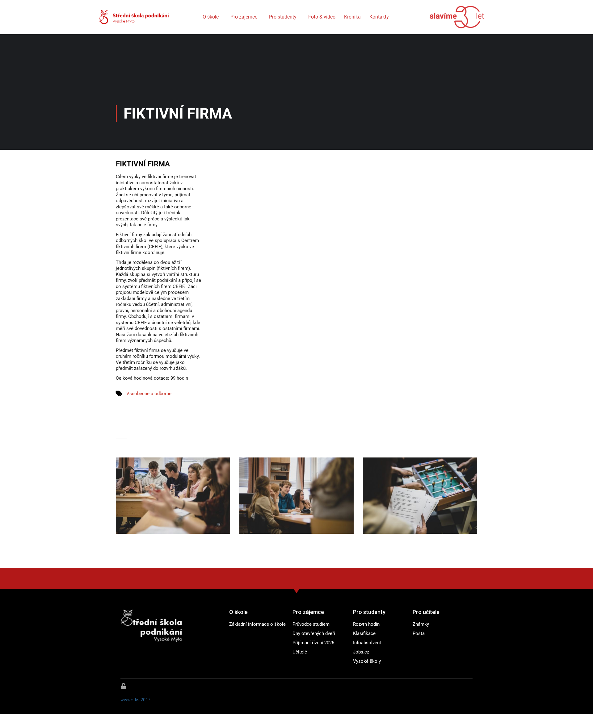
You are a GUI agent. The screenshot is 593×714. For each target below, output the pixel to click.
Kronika (352, 17)
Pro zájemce (243, 17)
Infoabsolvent (367, 642)
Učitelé (299, 652)
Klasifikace (364, 633)
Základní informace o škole (257, 624)
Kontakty (379, 17)
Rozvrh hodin (366, 624)
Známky (421, 624)
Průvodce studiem (311, 624)
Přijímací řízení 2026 (313, 642)
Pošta (419, 633)
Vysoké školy (367, 661)
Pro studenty (282, 17)
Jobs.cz (361, 652)
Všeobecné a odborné (148, 393)
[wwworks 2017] (123, 686)
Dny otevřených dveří (313, 633)
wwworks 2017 (135, 699)
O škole (211, 17)
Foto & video (321, 17)
